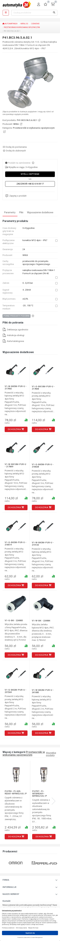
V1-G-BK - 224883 (14, 620)
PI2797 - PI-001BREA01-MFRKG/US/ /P (39, 793)
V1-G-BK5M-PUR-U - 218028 (43, 465)
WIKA (16, 124)
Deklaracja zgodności (17, 329)
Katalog (24, 24)
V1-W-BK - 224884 (41, 620)
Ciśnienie (35, 24)
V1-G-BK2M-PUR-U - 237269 (15, 691)
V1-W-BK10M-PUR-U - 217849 (15, 465)
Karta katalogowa (15, 341)
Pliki (21, 212)
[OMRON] (15, 863)
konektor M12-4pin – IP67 (34, 240)
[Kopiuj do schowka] (39, 120)
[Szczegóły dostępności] (33, 163)
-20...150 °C (27, 305)
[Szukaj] (54, 13)
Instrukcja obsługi (15, 335)
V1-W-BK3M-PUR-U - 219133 (43, 543)
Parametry (10, 212)
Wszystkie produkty (51, 754)
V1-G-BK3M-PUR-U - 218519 (15, 543)
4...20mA (26, 290)
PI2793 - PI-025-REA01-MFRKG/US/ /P (16, 792)
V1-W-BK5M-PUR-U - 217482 (15, 387)
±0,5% (25, 299)
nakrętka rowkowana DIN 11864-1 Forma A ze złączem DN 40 (38, 272)
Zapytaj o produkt (17, 196)
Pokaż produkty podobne (17, 316)
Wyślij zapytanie (30, 174)
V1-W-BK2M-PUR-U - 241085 (43, 691)
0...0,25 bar (27, 283)
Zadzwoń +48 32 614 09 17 (30, 183)
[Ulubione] (45, 4)
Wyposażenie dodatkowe (40, 212)
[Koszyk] (53, 4)
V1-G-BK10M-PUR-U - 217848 (43, 387)
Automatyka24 (11, 24)
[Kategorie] (6, 13)
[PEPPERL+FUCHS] (46, 863)
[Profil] (38, 4)
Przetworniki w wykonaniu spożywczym (22, 27)
